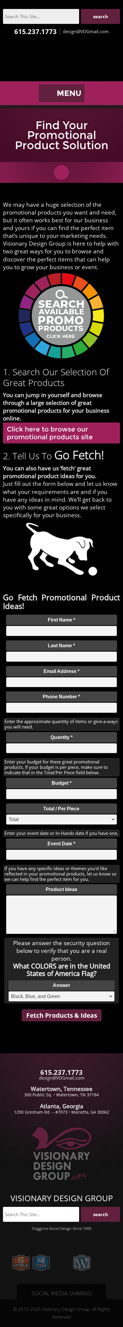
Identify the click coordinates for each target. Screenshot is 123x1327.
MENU (69, 93)
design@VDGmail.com (86, 31)
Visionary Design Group (61, 61)
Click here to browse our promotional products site (50, 433)
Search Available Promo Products (61, 316)
